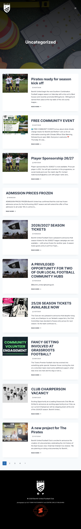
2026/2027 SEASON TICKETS (48, 227)
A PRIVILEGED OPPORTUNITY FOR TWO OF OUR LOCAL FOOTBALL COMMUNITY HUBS (53, 270)
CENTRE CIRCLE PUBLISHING (55, 502)
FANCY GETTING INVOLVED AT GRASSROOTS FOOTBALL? (45, 348)
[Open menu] (75, 8)
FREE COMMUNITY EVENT (52, 121)
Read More (36, 106)
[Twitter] (43, 494)
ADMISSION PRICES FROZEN (29, 193)
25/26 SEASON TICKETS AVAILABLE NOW (51, 305)
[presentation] (15, 83)
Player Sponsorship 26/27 (52, 158)
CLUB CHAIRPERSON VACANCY (48, 391)
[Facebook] (38, 494)
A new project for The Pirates (48, 430)
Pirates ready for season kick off (51, 81)
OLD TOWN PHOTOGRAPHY (34, 502)
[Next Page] (25, 463)
